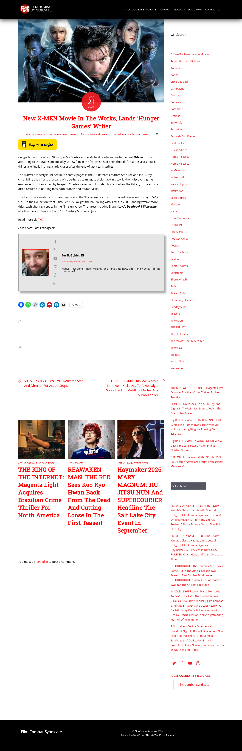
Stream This (178, 293)
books (174, 75)
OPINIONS (177, 225)
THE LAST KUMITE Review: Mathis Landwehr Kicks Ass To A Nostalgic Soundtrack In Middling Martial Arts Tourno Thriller (132, 388)
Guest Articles (179, 150)
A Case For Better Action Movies (190, 54)
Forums (164, 9)
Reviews (176, 259)
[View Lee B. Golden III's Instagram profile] (55, 267)
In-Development (59, 134)
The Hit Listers (179, 334)
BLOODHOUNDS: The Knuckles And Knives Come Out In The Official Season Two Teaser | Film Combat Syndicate (197, 570)
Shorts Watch (179, 279)
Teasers (79, 463)
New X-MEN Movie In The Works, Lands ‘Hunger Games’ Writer (91, 122)
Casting (175, 95)
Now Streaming (180, 218)
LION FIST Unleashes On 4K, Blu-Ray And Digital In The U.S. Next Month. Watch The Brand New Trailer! (196, 408)
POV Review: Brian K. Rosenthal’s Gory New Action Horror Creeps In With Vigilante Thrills (197, 645)
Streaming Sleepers (182, 300)
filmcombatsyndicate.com (96, 134)
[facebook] (182, 662)
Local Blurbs (178, 197)
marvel (117, 134)
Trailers (175, 354)
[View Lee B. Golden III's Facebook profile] (55, 242)
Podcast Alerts (179, 238)
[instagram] (198, 662)
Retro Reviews (179, 252)
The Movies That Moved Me (187, 341)
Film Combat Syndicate (141, 9)
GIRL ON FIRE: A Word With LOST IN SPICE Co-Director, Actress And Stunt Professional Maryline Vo (197, 461)
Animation (177, 68)
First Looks (177, 143)
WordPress (138, 735)
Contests (176, 102)
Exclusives (177, 129)
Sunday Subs (178, 307)
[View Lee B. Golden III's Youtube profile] (55, 259)
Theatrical (176, 347)
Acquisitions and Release (32, 463)
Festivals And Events (129, 463)
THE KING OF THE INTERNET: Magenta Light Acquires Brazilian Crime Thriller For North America (41, 492)
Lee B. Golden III (34, 134)
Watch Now (178, 361)
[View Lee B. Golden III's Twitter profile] (55, 250)
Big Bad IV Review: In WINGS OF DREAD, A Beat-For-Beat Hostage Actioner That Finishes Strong (196, 445)
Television (177, 320)
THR (41, 220)
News (73, 134)
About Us (179, 9)
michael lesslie (131, 134)
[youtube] (190, 662)
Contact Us (213, 9)
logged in (42, 562)
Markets (175, 204)
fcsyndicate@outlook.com (74, 261)
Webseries (177, 368)
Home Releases (180, 156)
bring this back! (180, 81)
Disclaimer (195, 9)
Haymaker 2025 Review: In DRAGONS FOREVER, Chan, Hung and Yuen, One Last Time (196, 554)
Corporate (177, 109)
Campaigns (177, 88)
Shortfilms (177, 272)
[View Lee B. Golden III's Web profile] (55, 275)
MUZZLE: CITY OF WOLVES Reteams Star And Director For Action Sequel (53, 383)
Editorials (176, 122)
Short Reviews (179, 266)
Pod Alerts (177, 231)
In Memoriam (179, 170)
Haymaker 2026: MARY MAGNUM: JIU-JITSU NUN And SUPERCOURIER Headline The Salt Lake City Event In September (140, 500)
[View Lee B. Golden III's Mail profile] (55, 283)
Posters (175, 245)
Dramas (175, 115)
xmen (144, 134)
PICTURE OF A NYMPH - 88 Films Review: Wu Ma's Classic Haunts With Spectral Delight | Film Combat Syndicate (195, 510)
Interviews (177, 191)
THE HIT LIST (178, 327)
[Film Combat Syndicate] (36, 13)
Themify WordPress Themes (160, 735)
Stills (173, 286)
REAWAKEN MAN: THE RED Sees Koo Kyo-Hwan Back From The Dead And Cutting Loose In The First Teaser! (89, 496)
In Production (179, 177)
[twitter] (174, 662)
